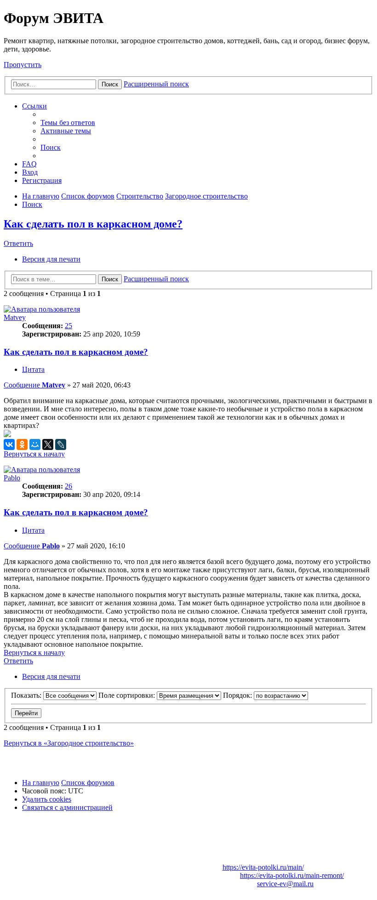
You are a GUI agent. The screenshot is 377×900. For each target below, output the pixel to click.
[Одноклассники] (22, 444)
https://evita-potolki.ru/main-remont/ (292, 875)
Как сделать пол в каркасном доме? (93, 224)
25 (68, 326)
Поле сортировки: (127, 695)
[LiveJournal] (60, 444)
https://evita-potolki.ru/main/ (263, 867)
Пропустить (22, 64)
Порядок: (238, 695)
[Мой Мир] (34, 444)
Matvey (15, 317)
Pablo (12, 478)
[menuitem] (67, 122)
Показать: (27, 695)
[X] (47, 444)
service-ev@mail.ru (285, 884)
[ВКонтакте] (9, 444)
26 (68, 486)
